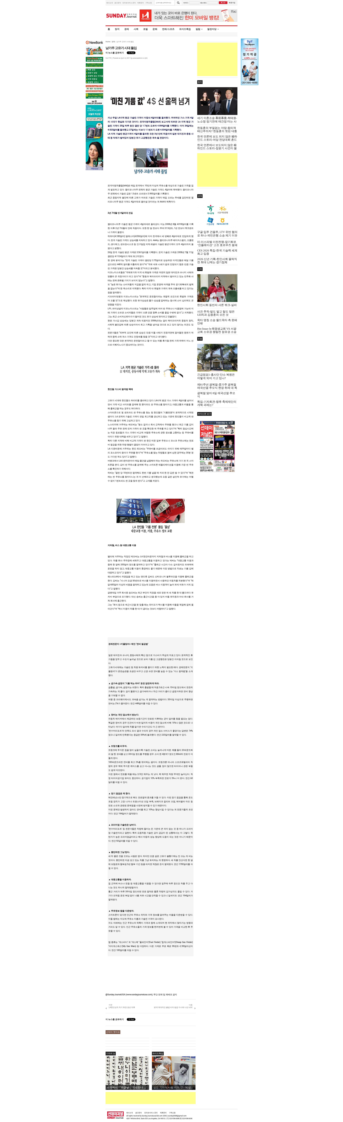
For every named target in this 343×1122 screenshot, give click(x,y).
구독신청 (148, 3)
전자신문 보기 (204, 414)
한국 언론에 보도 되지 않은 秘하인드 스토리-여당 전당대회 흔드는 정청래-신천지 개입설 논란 (217, 140)
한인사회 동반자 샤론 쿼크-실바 (217, 305)
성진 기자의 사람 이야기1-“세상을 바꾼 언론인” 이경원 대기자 (174, 1087)
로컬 (145, 29)
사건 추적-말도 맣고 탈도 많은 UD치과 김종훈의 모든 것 (216, 313)
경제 (126, 29)
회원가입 (232, 2)
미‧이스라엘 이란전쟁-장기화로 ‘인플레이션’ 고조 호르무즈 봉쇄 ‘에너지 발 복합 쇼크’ (217, 245)
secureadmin (137, 58)
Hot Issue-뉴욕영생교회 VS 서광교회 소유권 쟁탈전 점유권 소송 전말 (216, 332)
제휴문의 (140, 3)
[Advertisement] (154, 1098)
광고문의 (117, 3)
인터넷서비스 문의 (129, 3)
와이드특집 (185, 29)
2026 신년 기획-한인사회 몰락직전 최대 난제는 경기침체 (217, 260)
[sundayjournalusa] (121, 15)
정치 (117, 29)
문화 (155, 29)
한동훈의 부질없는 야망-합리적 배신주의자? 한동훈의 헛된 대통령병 (217, 131)
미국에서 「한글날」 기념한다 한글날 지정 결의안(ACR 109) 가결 (128, 1087)
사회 (136, 29)
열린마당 (212, 29)
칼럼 (198, 29)
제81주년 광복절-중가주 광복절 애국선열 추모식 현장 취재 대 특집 (217, 388)
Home (108, 41)
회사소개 (109, 3)
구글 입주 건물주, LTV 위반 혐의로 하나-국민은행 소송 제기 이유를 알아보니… (217, 235)
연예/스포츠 (168, 29)
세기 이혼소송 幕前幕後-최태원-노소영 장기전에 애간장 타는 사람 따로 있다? (217, 121)
